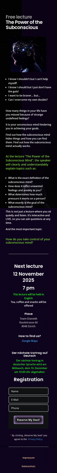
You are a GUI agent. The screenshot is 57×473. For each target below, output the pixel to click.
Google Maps (30, 341)
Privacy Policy (35, 439)
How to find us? (30, 336)
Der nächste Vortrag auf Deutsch (30, 354)
